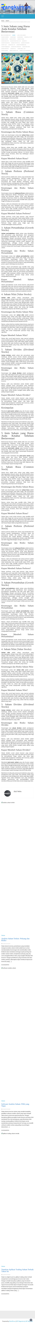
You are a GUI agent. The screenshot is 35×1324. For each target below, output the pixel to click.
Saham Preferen (26, 46)
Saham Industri (5, 41)
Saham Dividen (4, 39)
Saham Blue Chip (28, 37)
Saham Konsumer (25, 42)
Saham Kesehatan (5, 42)
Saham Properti (5, 48)
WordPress (12, 1321)
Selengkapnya (5, 1293)
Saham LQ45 (4, 44)
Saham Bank (13, 37)
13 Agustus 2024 (6, 1274)
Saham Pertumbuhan (16, 46)
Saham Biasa (20, 37)
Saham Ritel (13, 48)
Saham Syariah (4, 50)
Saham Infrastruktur (15, 41)
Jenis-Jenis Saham (21, 35)
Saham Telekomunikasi (25, 50)
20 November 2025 (6, 35)
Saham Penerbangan (21, 44)
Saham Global (20, 39)
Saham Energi (13, 39)
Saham (13, 35)
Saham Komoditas (15, 42)
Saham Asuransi (5, 37)
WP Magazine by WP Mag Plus (24, 1321)
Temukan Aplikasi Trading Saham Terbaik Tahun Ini (17, 1270)
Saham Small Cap (21, 48)
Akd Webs (17, 791)
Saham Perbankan (5, 46)
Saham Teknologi (14, 50)
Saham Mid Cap (11, 44)
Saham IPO (24, 41)
